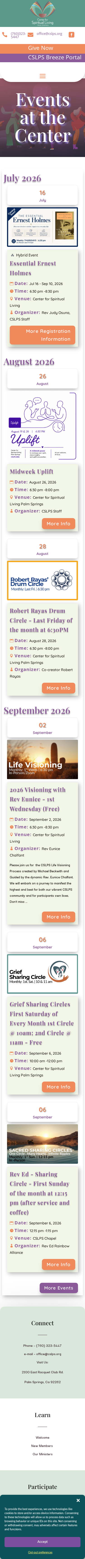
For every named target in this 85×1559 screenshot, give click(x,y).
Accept (42, 1542)
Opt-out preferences (40, 1552)
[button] (78, 1500)
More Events (58, 1288)
